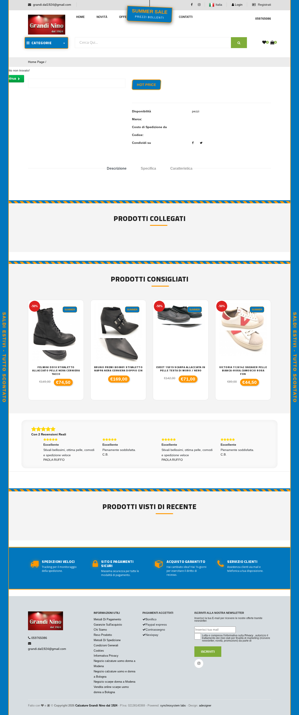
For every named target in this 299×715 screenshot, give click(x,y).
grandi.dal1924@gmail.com (52, 4)
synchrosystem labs (173, 705)
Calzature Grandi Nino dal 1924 (96, 705)
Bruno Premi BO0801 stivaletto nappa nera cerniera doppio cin (118, 368)
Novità (102, 17)
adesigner (205, 705)
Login (238, 4)
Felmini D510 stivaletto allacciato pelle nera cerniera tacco (56, 370)
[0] (264, 42)
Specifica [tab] (148, 168)
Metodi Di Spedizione (107, 640)
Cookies (99, 650)
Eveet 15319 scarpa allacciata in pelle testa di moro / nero (180, 368)
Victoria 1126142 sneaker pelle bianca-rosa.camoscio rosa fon (243, 370)
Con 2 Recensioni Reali (48, 434)
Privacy (248, 635)
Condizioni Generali (106, 645)
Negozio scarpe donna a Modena (114, 681)
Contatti (186, 17)
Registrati (264, 4)
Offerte (125, 17)
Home (80, 17)
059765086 (39, 638)
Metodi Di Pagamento (107, 619)
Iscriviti (208, 651)
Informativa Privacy (106, 655)
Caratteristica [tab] (181, 168)
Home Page (36, 62)
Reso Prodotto (103, 635)
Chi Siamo (100, 629)
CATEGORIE (41, 43)
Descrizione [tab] (117, 168)
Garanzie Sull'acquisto (108, 624)
